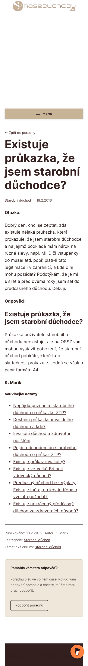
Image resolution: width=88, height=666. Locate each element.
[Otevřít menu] (44, 113)
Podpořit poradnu (29, 605)
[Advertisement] (44, 62)
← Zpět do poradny (20, 133)
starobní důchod (48, 547)
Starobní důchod (18, 200)
